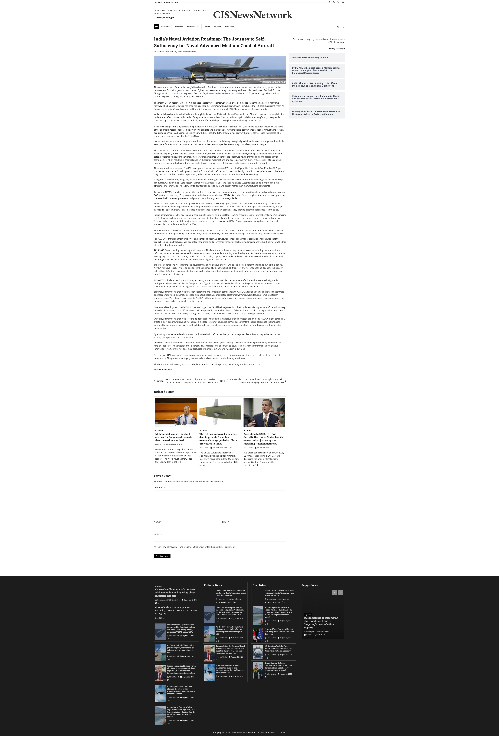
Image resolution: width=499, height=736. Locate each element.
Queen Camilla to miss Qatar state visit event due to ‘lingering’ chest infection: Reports (175, 592)
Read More (160, 618)
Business (229, 26)
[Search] (342, 26)
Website (158, 534)
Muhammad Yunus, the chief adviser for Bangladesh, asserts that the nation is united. (173, 437)
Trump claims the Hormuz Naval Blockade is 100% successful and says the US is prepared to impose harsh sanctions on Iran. (181, 669)
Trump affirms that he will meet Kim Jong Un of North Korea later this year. (279, 631)
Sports (217, 26)
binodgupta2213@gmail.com (168, 600)
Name (158, 521)
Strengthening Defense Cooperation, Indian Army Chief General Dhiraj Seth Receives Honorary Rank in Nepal (279, 666)
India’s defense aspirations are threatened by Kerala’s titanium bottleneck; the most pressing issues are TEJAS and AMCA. (181, 628)
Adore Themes (278, 732)
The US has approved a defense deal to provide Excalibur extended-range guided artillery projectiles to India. (218, 438)
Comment (159, 487)
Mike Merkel (191, 51)
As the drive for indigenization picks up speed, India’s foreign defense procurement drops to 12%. (180, 649)
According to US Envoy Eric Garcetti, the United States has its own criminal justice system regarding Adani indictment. (263, 438)
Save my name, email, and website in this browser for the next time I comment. (196, 546)
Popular (165, 26)
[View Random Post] (337, 26)
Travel (206, 26)
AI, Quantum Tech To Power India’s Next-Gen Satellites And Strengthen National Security (278, 648)
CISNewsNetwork (253, 14)
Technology (193, 26)
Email (225, 521)
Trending (178, 26)
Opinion (168, 369)
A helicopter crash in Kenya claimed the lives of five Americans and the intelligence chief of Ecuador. (181, 690)
